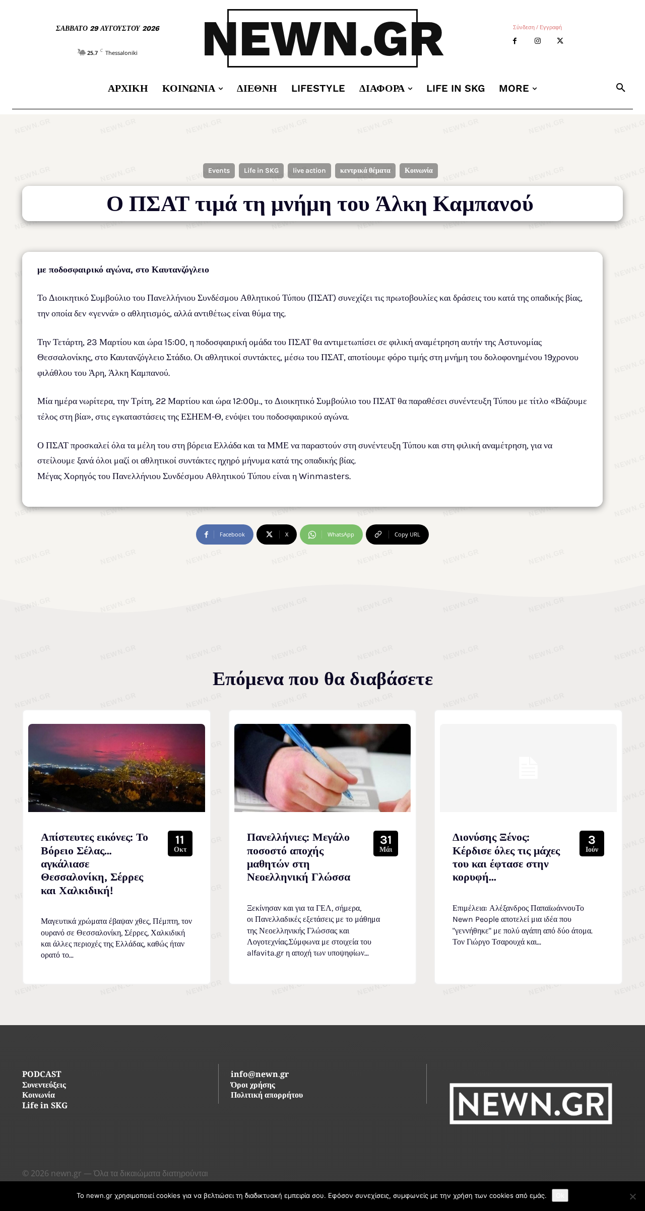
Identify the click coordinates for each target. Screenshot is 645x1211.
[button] (621, 88)
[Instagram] (537, 41)
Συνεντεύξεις (44, 1086)
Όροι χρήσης (253, 1086)
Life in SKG (261, 170)
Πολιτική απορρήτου (267, 1096)
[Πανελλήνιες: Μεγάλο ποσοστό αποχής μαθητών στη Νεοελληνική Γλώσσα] (322, 768)
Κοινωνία (419, 170)
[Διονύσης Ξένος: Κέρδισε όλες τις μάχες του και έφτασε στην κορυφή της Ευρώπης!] (528, 768)
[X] (560, 41)
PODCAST (41, 1075)
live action (309, 170)
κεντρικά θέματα (365, 170)
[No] (632, 1196)
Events (219, 170)
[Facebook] (515, 41)
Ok (560, 1195)
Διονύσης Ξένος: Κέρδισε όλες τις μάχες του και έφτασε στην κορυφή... (506, 857)
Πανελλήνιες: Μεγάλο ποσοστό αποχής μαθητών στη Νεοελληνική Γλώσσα (298, 857)
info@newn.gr (260, 1075)
